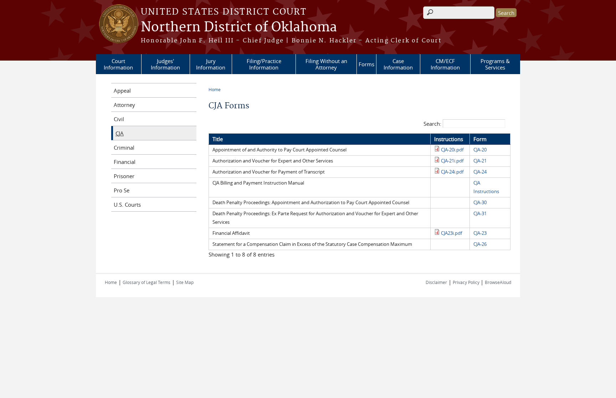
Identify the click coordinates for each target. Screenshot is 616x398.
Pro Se (121, 190)
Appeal (122, 90)
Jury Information (210, 64)
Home (215, 89)
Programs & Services (495, 64)
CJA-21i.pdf (452, 161)
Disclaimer (436, 282)
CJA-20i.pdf (452, 150)
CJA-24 (480, 172)
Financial (124, 161)
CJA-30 (480, 203)
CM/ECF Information (445, 64)
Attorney (124, 104)
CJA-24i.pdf (452, 172)
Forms (366, 64)
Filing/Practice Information (264, 64)
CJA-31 (480, 214)
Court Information (118, 64)
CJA (119, 133)
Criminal (124, 147)
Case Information (398, 64)
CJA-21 (480, 161)
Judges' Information (165, 64)
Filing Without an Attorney (326, 64)
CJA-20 (480, 150)
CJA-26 (480, 244)
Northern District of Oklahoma (239, 27)
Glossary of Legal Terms (146, 282)
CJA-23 (480, 233)
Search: (433, 123)
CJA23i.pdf (451, 233)
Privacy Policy (467, 282)
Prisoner (124, 176)
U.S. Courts (127, 204)
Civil (119, 119)
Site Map (185, 282)
